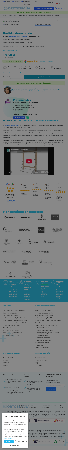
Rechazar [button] (21, 441)
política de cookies (8, 438)
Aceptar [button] (8, 441)
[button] (15, 445)
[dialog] (15, 430)
